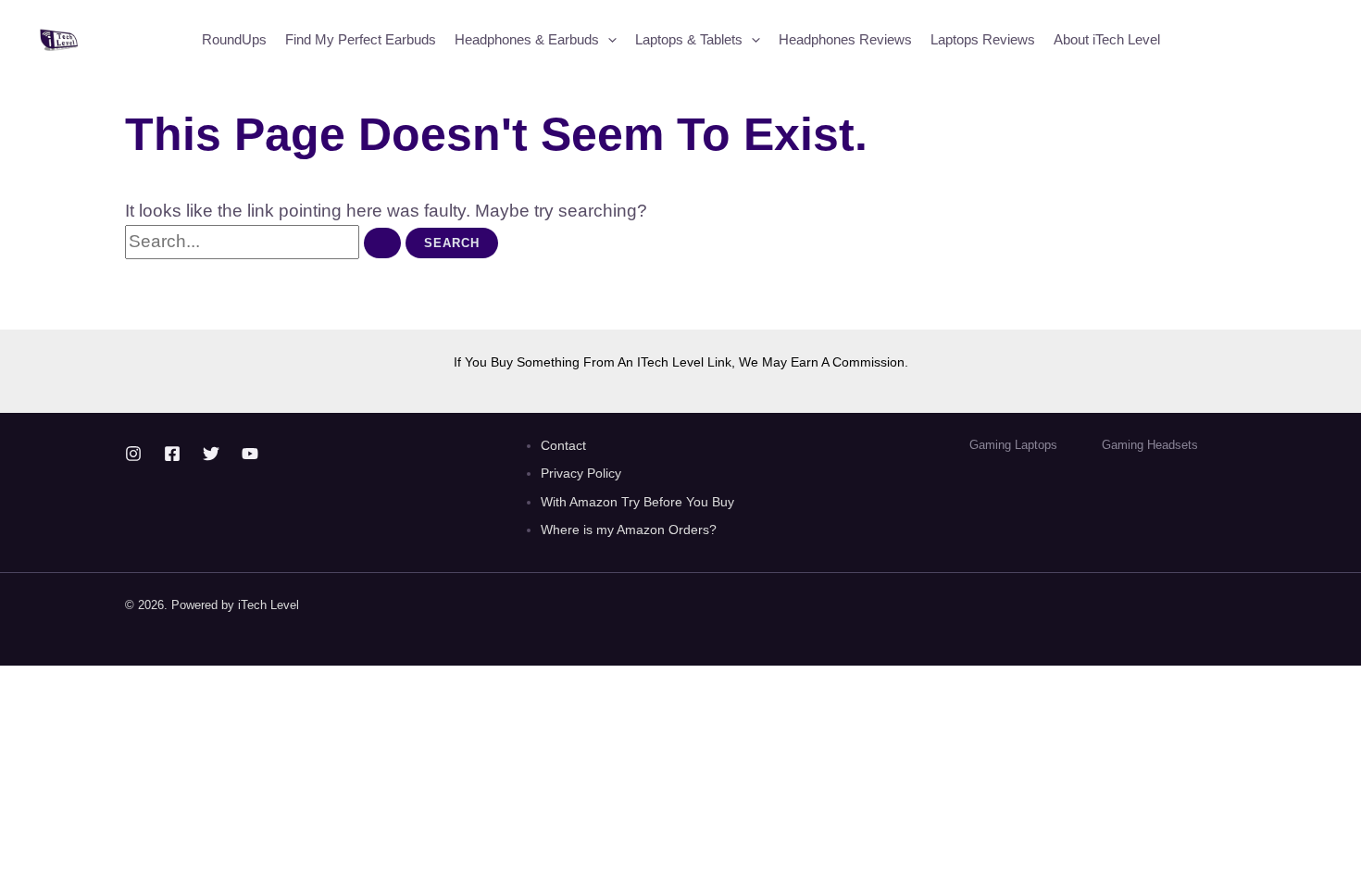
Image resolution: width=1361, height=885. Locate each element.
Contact (563, 445)
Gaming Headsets (1150, 445)
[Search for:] (265, 241)
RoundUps (234, 39)
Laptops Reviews (982, 39)
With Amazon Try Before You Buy (639, 501)
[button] (608, 40)
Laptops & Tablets (689, 39)
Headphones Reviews (845, 39)
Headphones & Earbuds (527, 39)
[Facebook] (172, 453)
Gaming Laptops (1013, 445)
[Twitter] (211, 453)
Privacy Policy (581, 473)
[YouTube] (250, 453)
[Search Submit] (382, 243)
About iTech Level (1107, 39)
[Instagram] (133, 453)
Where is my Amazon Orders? (629, 529)
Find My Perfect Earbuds (360, 39)
